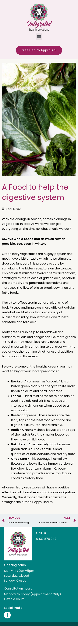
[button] (39, 36)
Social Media (13, 608)
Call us (41, 533)
